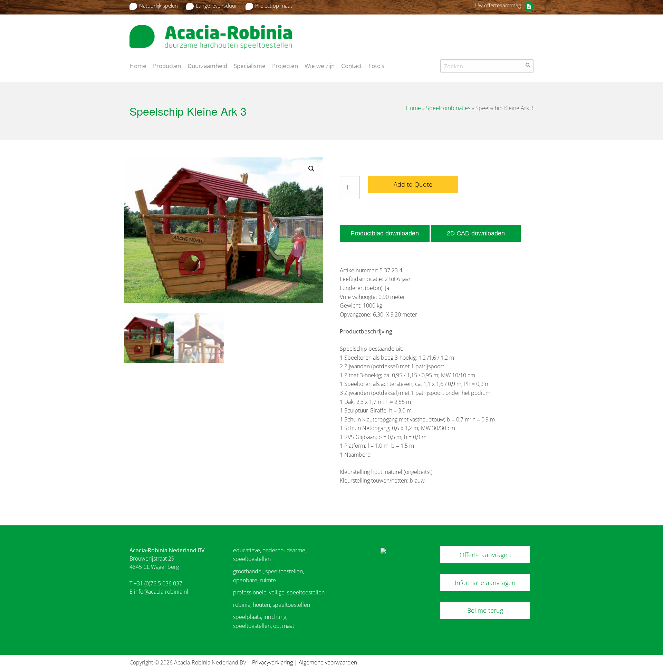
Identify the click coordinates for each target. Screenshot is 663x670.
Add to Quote (413, 184)
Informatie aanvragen (485, 583)
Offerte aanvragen (485, 555)
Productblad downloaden (384, 233)
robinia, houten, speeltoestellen (271, 605)
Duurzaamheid (207, 65)
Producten (167, 65)
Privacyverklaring (272, 662)
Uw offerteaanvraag (498, 5)
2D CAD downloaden (476, 233)
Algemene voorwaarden (328, 662)
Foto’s (376, 65)
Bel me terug (485, 610)
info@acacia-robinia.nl (161, 591)
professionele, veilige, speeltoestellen (279, 592)
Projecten (285, 65)
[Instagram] (530, 32)
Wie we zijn (320, 65)
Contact (351, 65)
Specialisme (250, 65)
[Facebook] (517, 32)
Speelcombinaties (448, 108)
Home (137, 65)
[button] (311, 169)
